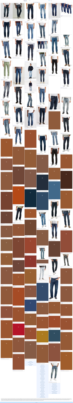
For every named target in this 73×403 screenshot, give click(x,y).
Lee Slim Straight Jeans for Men (42, 372)
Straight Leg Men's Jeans (42, 366)
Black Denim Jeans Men (42, 375)
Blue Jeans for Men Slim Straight (42, 374)
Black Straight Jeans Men (42, 370)
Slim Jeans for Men (42, 368)
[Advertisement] (64, 25)
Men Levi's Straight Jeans (42, 371)
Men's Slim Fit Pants (42, 369)
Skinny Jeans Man (42, 373)
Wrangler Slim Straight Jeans (42, 367)
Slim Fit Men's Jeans (42, 365)
